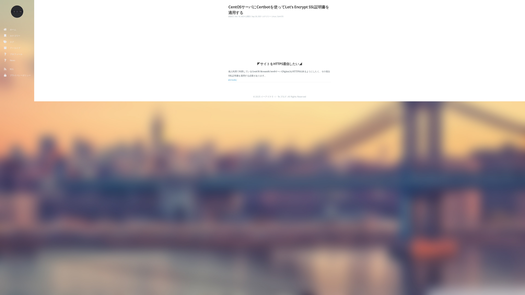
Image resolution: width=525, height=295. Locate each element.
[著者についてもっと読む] (17, 11)
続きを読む (232, 80)
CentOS (280, 16)
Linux (274, 16)
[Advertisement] (279, 37)
